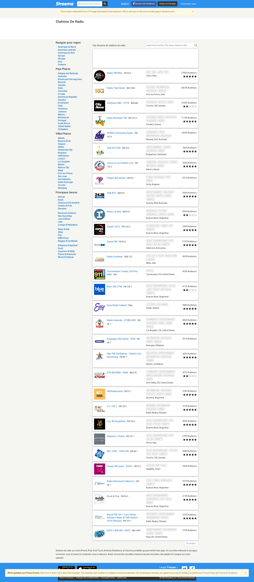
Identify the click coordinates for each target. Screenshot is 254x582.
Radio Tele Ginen (116, 88)
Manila (61, 164)
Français (171, 567)
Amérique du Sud (66, 53)
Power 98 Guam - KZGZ (119, 466)
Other (60, 232)
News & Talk (63, 229)
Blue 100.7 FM (114, 286)
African (61, 197)
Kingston (62, 153)
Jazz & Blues (64, 219)
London (61, 158)
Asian (60, 200)
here (47, 573)
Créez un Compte (167, 3)
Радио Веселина (116, 178)
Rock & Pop (113, 496)
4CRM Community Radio (120, 133)
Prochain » (191, 543)
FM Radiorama (115, 391)
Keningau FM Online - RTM (121, 339)
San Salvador (64, 179)
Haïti (60, 106)
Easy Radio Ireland (117, 305)
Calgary (61, 144)
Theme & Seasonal (67, 254)
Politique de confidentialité (87, 578)
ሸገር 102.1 (112, 406)
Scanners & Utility (66, 251)
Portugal (62, 120)
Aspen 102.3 (113, 226)
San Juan (62, 176)
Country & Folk (65, 205)
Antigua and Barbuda (68, 73)
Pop (60, 235)
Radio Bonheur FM (117, 118)
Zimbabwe (63, 129)
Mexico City (63, 167)
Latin (60, 222)
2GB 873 (111, 193)
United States (64, 126)
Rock (60, 248)
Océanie (62, 64)
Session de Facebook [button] (145, 3)
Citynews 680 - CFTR (118, 103)
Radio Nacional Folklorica (120, 481)
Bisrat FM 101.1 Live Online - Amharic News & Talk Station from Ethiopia (122, 517)
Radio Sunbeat (114, 256)
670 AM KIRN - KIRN (117, 372)
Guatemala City (65, 150)
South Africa (64, 123)
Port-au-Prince (65, 173)
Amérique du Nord (67, 47)
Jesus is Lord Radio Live (120, 163)
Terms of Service (66, 578)
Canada (61, 85)
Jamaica (62, 111)
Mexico (61, 114)
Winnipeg (62, 188)
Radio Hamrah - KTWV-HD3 (121, 320)
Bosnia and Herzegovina (70, 79)
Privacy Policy (208, 573)
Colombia (62, 91)
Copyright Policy (108, 578)
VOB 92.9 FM (114, 148)
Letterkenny (63, 156)
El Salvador (63, 103)
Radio (125, 3)
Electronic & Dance (67, 213)
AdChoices (122, 578)
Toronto (62, 185)
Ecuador (62, 100)
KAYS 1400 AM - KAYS (118, 530)
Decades (62, 208)
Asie (60, 61)
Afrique (61, 58)
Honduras (63, 108)
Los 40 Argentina (116, 421)
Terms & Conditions (228, 573)
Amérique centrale (67, 50)
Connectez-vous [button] (188, 4)
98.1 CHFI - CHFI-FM (118, 451)
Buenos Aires (64, 141)
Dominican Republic (67, 97)
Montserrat (63, 117)
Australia (62, 76)
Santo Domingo (65, 182)
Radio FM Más (114, 73)
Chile (60, 88)
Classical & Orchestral (68, 203)
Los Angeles (64, 161)
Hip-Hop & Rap (65, 216)
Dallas (61, 147)
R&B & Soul (63, 238)
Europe (61, 56)
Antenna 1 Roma (116, 436)
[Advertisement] (145, 63)
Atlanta (61, 138)
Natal (60, 170)
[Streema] (64, 3)
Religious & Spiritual (67, 245)
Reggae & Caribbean (67, 241)
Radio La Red (114, 211)
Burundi (62, 82)
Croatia (61, 94)
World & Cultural (65, 257)
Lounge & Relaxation (67, 225)
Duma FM (112, 241)
